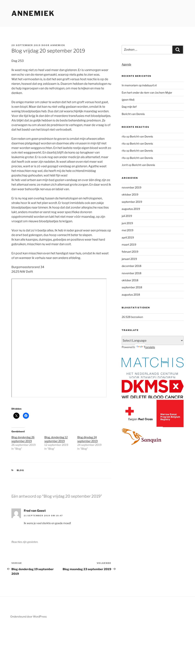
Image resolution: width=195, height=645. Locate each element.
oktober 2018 (130, 280)
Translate (149, 347)
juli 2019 (127, 215)
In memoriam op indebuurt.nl (139, 85)
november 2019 (131, 187)
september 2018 (132, 287)
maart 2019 (129, 244)
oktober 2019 (130, 194)
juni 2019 (127, 223)
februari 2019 (130, 251)
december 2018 (131, 266)
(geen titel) (128, 99)
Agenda (126, 64)
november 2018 (131, 273)
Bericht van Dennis (133, 114)
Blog (20, 470)
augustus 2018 (131, 294)
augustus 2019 (131, 208)
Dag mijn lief (129, 106)
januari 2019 (129, 258)
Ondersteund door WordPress (28, 616)
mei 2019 (127, 230)
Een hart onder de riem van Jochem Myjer (147, 92)
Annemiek (33, 13)
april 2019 (128, 237)
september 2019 (132, 201)
